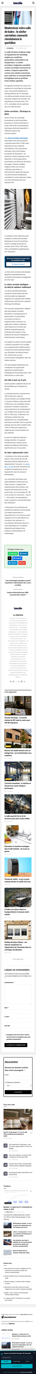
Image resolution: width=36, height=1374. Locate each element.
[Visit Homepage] (17, 3)
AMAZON (11, 1324)
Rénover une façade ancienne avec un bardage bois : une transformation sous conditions (17, 753)
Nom (6, 1008)
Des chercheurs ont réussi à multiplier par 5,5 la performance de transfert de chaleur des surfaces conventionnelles (18, 1270)
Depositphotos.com (26, 1314)
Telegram (13, 563)
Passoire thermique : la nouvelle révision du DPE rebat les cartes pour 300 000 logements (17, 720)
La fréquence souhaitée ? (12, 1082)
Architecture (10, 811)
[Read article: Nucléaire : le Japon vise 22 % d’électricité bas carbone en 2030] (18, 1197)
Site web (7, 1026)
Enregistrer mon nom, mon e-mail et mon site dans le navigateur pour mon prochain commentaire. (18, 1037)
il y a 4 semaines (9, 821)
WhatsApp (13, 553)
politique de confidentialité (26, 1372)
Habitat (8, 713)
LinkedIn (24, 553)
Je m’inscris (16, 1366)
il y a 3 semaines (9, 758)
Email (23, 563)
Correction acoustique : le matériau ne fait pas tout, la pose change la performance (17, 785)
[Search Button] (33, 3)
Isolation (9, 938)
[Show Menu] (2, 3)
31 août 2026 (17, 1212)
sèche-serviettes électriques (17, 138)
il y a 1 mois (8, 854)
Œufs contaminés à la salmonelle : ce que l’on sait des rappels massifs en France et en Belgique (20, 1146)
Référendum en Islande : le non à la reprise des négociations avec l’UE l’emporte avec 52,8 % (22, 1225)
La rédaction (10, 48)
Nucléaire (8, 1203)
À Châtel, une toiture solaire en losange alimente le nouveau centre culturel (16, 911)
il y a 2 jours (8, 725)
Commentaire (9, 982)
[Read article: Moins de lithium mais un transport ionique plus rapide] (8, 1253)
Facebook (18, 558)
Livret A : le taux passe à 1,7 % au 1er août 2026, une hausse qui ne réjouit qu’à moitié (15, 1134)
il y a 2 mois (8, 952)
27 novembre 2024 (21, 48)
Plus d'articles (18, 959)
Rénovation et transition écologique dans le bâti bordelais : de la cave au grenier (16, 848)
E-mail (7, 1017)
